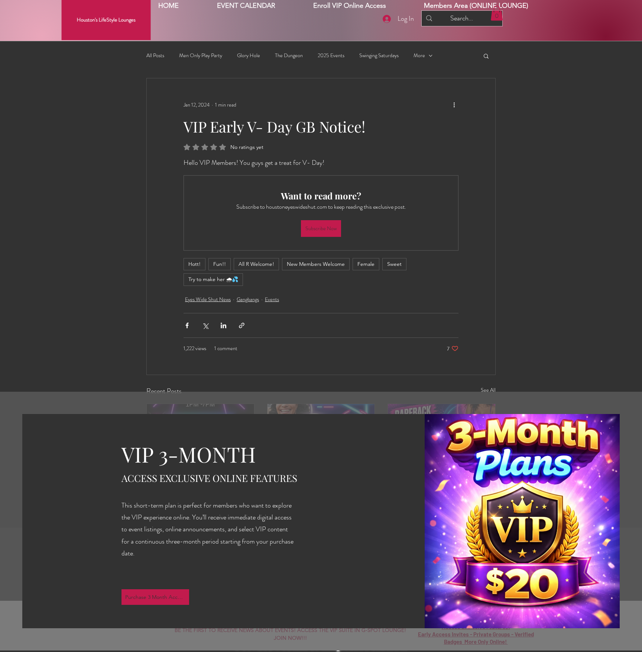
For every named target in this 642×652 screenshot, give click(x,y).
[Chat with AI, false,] (627, 637)
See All (488, 390)
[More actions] (454, 105)
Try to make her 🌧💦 (213, 279)
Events (272, 299)
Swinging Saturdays (379, 55)
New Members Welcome (316, 264)
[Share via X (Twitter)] (205, 325)
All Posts (155, 55)
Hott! (194, 264)
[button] (476, 5)
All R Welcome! (256, 264)
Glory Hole (248, 55)
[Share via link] (241, 325)
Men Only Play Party (200, 55)
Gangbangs (248, 299)
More (419, 55)
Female (365, 264)
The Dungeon (289, 55)
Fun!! (219, 264)
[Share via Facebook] (187, 325)
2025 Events (331, 55)
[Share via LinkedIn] (223, 325)
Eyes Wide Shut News (208, 299)
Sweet (394, 264)
